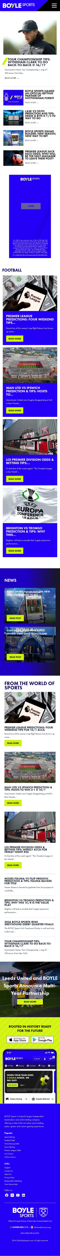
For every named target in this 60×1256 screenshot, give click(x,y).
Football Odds (9, 1140)
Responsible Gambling (13, 1181)
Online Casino (9, 1157)
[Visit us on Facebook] (6, 1195)
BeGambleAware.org (42, 1227)
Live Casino (8, 1154)
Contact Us (8, 1171)
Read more (13, 743)
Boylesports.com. (27, 1240)
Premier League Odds (12, 1150)
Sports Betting (9, 1137)
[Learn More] (18, 1039)
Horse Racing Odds (11, 1144)
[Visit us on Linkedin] (23, 1195)
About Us (7, 1174)
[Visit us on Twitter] (12, 1195)
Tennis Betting (9, 1147)
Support (7, 1167)
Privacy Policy (9, 1177)
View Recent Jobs (11, 1184)
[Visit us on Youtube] (18, 1195)
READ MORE (15, 338)
